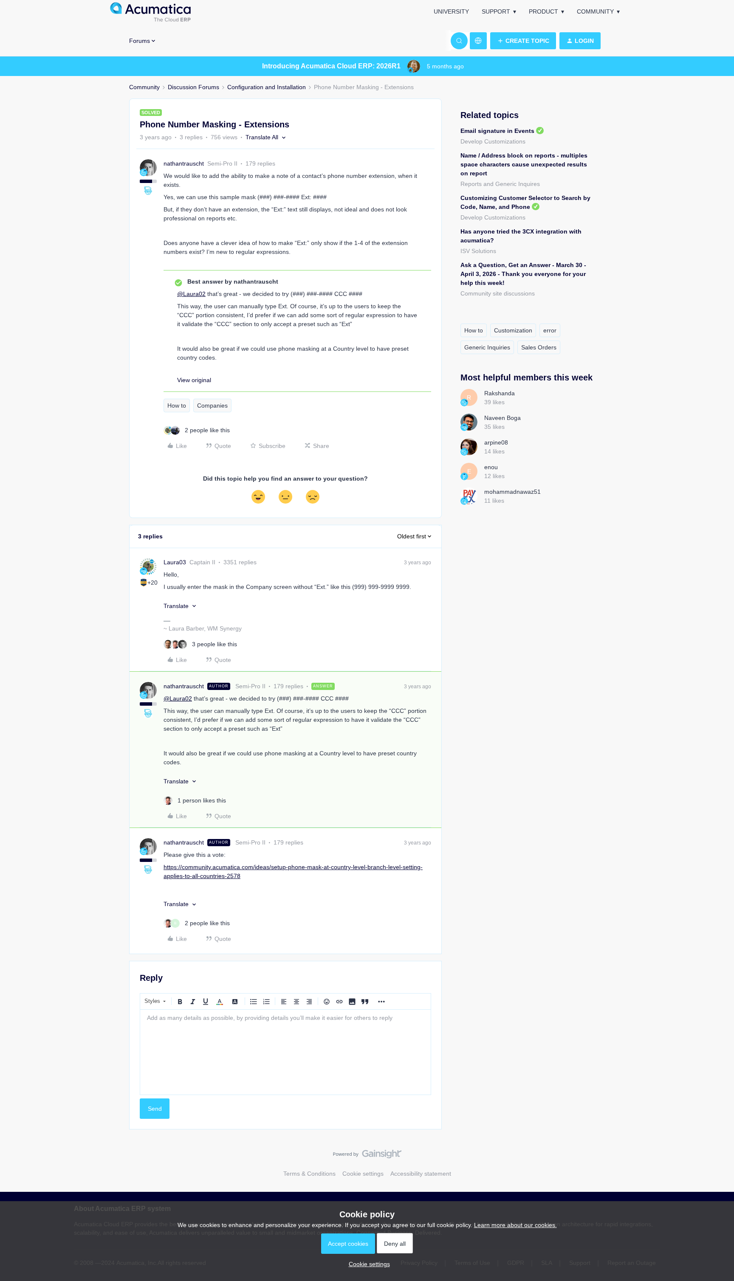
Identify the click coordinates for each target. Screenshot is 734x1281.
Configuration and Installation (266, 87)
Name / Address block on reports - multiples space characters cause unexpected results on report (523, 164)
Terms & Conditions (309, 1173)
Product (543, 11)
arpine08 (496, 442)
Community (595, 11)
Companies (212, 405)
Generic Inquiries (487, 347)
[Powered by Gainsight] (367, 1156)
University (451, 11)
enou (491, 467)
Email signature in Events (497, 130)
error (549, 330)
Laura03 (175, 562)
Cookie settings (363, 1173)
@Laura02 (191, 293)
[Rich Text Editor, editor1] (285, 1052)
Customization (513, 330)
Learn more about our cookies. (515, 1225)
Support (496, 11)
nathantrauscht (184, 163)
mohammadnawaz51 (512, 491)
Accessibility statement (420, 1173)
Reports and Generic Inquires (500, 183)
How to (176, 405)
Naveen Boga (502, 417)
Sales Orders (538, 347)
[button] (523, 40)
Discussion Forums (193, 87)
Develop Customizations (492, 141)
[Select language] (478, 40)
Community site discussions (497, 293)
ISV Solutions (478, 251)
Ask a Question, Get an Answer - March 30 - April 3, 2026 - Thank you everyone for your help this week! (523, 274)
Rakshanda (499, 393)
